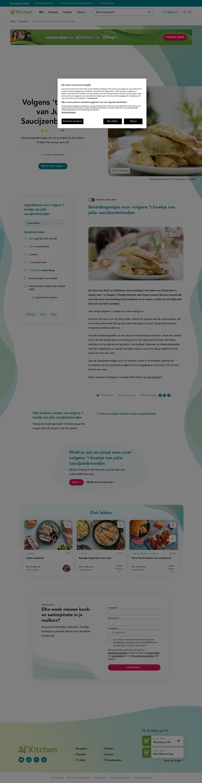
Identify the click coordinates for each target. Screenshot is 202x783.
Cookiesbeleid (92, 98)
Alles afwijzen (112, 121)
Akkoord (133, 121)
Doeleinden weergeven (72, 121)
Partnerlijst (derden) (68, 112)
